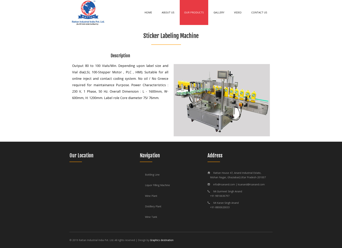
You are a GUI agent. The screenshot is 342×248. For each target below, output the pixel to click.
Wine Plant (151, 196)
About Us (168, 12)
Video (238, 12)
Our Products (194, 12)
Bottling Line (152, 174)
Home (148, 12)
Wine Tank (151, 217)
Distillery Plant (153, 206)
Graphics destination (161, 240)
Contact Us (259, 12)
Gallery (219, 12)
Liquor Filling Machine (157, 185)
